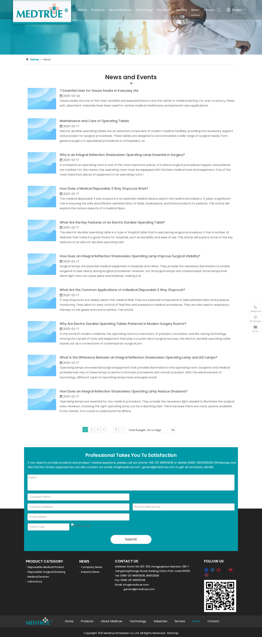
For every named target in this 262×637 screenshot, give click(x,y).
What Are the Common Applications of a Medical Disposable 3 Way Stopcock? (122, 290)
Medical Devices (38, 576)
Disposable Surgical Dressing (46, 572)
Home (82, 10)
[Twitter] (224, 569)
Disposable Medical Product (46, 567)
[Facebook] (206, 569)
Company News (91, 567)
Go (173, 430)
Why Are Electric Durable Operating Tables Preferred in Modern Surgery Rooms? (123, 323)
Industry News (90, 572)
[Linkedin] (212, 569)
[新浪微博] (218, 569)
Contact (209, 10)
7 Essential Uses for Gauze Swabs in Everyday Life (99, 90)
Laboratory (35, 581)
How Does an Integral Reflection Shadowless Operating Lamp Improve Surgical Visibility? (130, 256)
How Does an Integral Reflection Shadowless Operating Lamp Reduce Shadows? (123, 391)
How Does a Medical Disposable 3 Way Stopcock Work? (104, 188)
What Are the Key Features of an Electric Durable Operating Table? (112, 222)
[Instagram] (206, 574)
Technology (144, 10)
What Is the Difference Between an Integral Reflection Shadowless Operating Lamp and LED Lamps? (138, 357)
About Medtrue (120, 10)
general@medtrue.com (139, 589)
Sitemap (172, 633)
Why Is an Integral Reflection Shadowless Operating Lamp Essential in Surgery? (122, 155)
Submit (131, 539)
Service (181, 10)
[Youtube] (230, 569)
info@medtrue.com (136, 585)
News (195, 10)
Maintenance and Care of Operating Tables (94, 121)
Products (98, 10)
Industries (164, 10)
